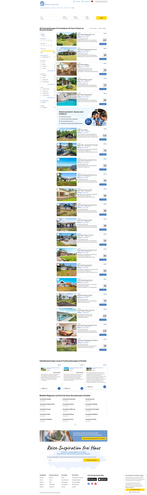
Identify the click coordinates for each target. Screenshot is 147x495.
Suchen (101, 18)
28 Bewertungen (85, 297)
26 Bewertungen (85, 282)
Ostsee (41, 480)
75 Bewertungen (85, 36)
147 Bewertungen (85, 222)
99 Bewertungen (85, 51)
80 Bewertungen (85, 192)
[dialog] (135, 483)
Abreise (75, 17)
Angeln (49, 102)
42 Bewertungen (85, 342)
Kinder (49, 77)
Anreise (64, 17)
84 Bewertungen (85, 147)
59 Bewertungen (85, 252)
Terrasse (49, 68)
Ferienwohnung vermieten (101, 1)
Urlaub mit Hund (49, 88)
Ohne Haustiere (49, 81)
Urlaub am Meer (49, 95)
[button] (135, 492)
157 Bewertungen (85, 66)
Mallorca (42, 482)
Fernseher (49, 66)
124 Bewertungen (85, 327)
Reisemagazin (64, 482)
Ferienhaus (49, 107)
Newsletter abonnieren (91, 460)
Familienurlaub (49, 93)
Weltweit (42, 484)
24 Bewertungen (85, 132)
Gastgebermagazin (76, 480)
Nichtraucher (49, 79)
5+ (51, 40)
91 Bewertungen (85, 267)
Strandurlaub (49, 90)
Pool (49, 62)
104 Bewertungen (85, 162)
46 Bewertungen (85, 207)
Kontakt (63, 486)
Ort (41, 17)
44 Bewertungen (85, 81)
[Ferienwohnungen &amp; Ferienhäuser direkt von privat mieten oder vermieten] (49, 4)
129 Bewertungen (85, 96)
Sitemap (41, 486)
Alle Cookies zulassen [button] (135, 489)
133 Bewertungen (85, 312)
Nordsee (41, 477)
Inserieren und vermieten (77, 477)
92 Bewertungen (85, 177)
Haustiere (49, 75)
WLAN (49, 64)
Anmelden (78, 1)
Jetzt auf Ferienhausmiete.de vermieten (94, 438)
